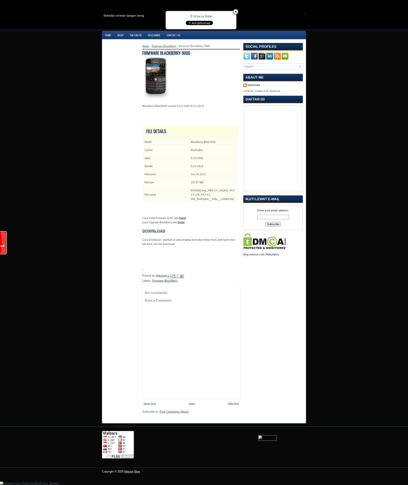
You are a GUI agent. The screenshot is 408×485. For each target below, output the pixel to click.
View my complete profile (261, 91)
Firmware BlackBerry (164, 46)
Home (108, 35)
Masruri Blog (132, 471)
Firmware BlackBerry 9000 (166, 53)
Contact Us (173, 35)
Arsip (120, 35)
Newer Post (150, 403)
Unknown (162, 275)
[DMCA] (264, 248)
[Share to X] (178, 276)
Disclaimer (154, 35)
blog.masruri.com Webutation (261, 254)
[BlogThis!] (174, 276)
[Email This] (170, 276)
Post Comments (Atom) (174, 411)
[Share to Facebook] (182, 276)
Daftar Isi (136, 35)
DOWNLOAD (153, 231)
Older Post (233, 403)
